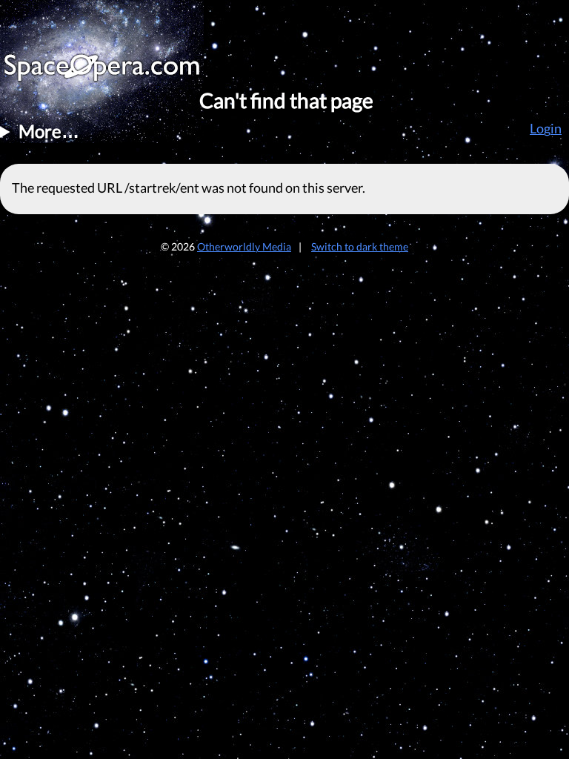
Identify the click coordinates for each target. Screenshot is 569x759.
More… (49, 131)
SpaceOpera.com (111, 71)
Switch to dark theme (359, 246)
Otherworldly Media (244, 246)
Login (546, 128)
